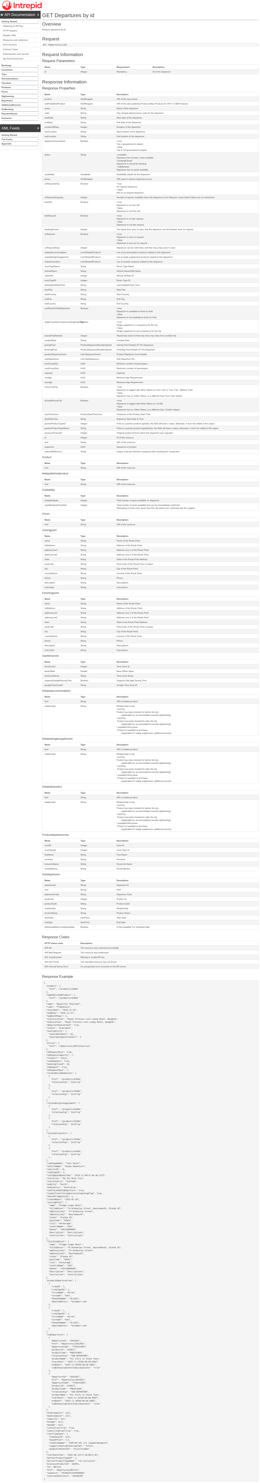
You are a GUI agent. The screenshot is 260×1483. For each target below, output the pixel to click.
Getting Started (9, 21)
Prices (5, 91)
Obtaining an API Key (13, 26)
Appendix (6, 143)
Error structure (10, 44)
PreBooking (8, 109)
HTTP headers (10, 30)
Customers (7, 70)
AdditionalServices (11, 105)
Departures (7, 100)
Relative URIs (9, 35)
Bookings (6, 65)
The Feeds (7, 139)
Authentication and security (16, 54)
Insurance (7, 118)
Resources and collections (15, 40)
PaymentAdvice (9, 113)
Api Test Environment (13, 58)
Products (6, 87)
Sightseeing (8, 96)
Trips (4, 74)
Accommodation (10, 78)
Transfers (6, 83)
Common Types (10, 49)
